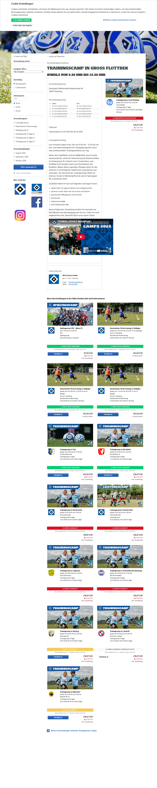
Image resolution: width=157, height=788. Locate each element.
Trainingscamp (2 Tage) (24, 134)
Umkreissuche (19, 96)
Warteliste (103, 657)
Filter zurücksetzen (23, 173)
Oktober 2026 (21, 161)
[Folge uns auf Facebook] (36, 202)
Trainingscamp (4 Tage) (24, 138)
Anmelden (57, 354)
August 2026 (20, 153)
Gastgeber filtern (20, 69)
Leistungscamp (21, 123)
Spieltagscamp (21, 130)
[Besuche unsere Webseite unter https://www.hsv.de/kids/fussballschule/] (20, 189)
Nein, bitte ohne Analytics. (23, 25)
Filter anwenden (28, 167)
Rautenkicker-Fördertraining (26, 126)
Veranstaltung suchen (22, 61)
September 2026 (22, 157)
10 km (18, 103)
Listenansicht (21, 88)
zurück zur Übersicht (56, 57)
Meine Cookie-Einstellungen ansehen (120, 20)
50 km (18, 111)
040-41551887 (73, 284)
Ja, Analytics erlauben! (22, 20)
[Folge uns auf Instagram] (20, 215)
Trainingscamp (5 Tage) (24, 142)
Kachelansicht (21, 84)
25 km (18, 107)
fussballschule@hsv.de (76, 282)
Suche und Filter (21, 56)
